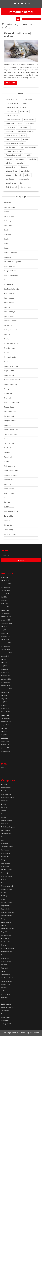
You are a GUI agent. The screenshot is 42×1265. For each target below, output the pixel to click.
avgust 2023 (5, 656)
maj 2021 (4, 735)
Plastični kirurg (10, 411)
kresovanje (9, 131)
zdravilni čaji (25, 171)
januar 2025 (5, 610)
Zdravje (7, 520)
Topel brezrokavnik (11, 470)
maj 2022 (4, 702)
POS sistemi (9, 416)
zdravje (8, 175)
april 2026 (4, 577)
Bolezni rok (8, 225)
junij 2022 (4, 699)
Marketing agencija (11, 343)
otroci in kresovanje (12, 139)
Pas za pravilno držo (12, 402)
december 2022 (6, 679)
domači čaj (24, 111)
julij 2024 (4, 626)
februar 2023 (5, 675)
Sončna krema (9, 448)
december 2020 (6, 751)
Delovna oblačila (10, 252)
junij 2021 (4, 731)
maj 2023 (4, 666)
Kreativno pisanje (10, 321)
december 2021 (6, 718)
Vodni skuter (9, 489)
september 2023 (6, 653)
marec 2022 (5, 708)
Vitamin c (7, 484)
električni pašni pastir (13, 119)
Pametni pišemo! (21, 12)
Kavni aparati (9, 298)
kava (20, 123)
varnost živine (10, 167)
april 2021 (4, 738)
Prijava (3, 768)
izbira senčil (10, 123)
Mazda (6, 352)
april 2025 (4, 603)
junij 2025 (4, 597)
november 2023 (6, 646)
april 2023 (4, 669)
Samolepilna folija (11, 434)
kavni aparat (30, 123)
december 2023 (6, 643)
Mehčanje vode (10, 357)
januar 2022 (5, 715)
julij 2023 (4, 659)
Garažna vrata (9, 266)
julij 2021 (4, 728)
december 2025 (6, 584)
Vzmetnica (8, 498)
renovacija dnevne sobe (14, 151)
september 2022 (6, 689)
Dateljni (7, 248)
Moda (6, 361)
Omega (7, 389)
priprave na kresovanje (28, 147)
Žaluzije (7, 502)
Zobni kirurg (8, 529)
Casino (6, 239)
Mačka (6, 339)
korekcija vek (24, 127)
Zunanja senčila (10, 534)
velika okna (23, 167)
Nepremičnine (9, 375)
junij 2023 (4, 662)
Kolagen (7, 307)
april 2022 (4, 705)
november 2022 (6, 682)
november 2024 (6, 616)
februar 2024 (5, 636)
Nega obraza (9, 371)
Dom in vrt (8, 257)
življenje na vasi (11, 187)
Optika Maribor (9, 393)
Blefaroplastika (9, 216)
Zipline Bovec (9, 525)
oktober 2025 (5, 590)
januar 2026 (5, 580)
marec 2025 (5, 607)
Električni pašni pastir (12, 262)
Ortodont (7, 398)
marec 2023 (5, 672)
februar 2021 (5, 744)
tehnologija (32, 159)
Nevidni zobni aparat (12, 380)
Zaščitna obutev (10, 507)
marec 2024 (5, 633)
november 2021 (6, 721)
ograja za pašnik (11, 135)
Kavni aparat (9, 293)
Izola (6, 280)
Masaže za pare (10, 348)
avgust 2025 (5, 594)
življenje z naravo (26, 187)
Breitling (7, 230)
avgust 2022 (5, 692)
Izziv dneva (8, 284)
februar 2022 (5, 712)
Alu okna (7, 203)
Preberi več (11, 83)
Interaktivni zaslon (11, 275)
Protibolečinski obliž (11, 430)
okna (23, 135)
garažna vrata (29, 119)
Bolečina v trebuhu (12, 103)
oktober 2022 (5, 685)
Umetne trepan (9, 480)
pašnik (25, 139)
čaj (21, 183)
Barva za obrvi (9, 207)
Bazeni (6, 212)
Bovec (25, 103)
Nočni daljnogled (10, 384)
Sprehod (7, 452)
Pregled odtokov (10, 420)
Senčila (7, 439)
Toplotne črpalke (10, 475)
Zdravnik (18, 175)
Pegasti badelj (9, 407)
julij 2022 (4, 695)
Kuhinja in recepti (10, 330)
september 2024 (6, 623)
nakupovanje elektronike (26, 131)
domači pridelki (11, 111)
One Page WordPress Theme (15, 1033)
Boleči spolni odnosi (11, 221)
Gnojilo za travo (10, 271)
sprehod (9, 159)
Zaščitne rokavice (11, 511)
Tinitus (6, 461)
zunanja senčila (24, 179)
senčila (28, 155)
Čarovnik (7, 234)
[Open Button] (18, 19)
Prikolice (7, 425)
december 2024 (6, 613)
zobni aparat (10, 179)
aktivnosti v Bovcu (12, 99)
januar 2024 (5, 639)
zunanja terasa (11, 183)
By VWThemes (33, 1033)
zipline (27, 175)
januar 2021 (5, 748)
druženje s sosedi (12, 115)
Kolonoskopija (10, 127)
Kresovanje (8, 325)
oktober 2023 (5, 649)
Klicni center (9, 302)
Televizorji (8, 457)
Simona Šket (9, 443)
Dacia (6, 243)
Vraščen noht (9, 493)
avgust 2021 (5, 725)
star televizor (20, 159)
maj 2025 (4, 600)
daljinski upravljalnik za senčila (16, 107)
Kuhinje (7, 334)
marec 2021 (5, 741)
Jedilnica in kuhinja (11, 289)
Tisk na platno (9, 466)
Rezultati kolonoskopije (13, 155)
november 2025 (6, 587)
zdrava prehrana (11, 171)
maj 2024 (4, 630)
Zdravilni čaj (8, 516)
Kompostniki (9, 316)
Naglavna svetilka (11, 366)
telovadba (20, 163)
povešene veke (11, 147)
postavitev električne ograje (15, 143)
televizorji (9, 163)
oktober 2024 (5, 620)
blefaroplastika (27, 99)
